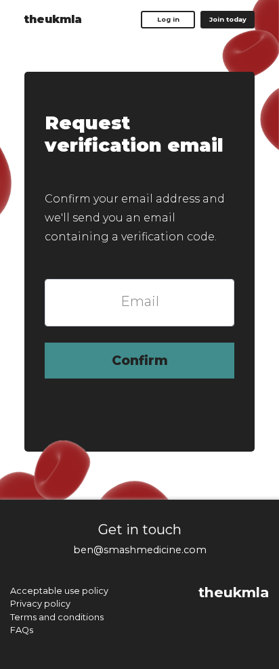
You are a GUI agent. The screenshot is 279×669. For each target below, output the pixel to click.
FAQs (21, 630)
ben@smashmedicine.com (140, 550)
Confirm (140, 360)
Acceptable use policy (59, 591)
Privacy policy (40, 604)
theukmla (53, 19)
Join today (227, 19)
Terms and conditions (57, 617)
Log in (168, 19)
